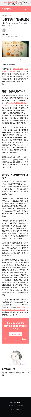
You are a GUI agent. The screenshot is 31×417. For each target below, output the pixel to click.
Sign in (24, 339)
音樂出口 (4, 16)
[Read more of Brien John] (4, 30)
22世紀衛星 (6, 9)
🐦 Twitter (12, 405)
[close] (29, 3)
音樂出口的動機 (18, 69)
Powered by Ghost (16, 409)
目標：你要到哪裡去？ (10, 64)
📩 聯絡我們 (20, 405)
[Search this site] (25, 8)
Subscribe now (15, 334)
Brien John (5, 34)
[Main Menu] (28, 9)
